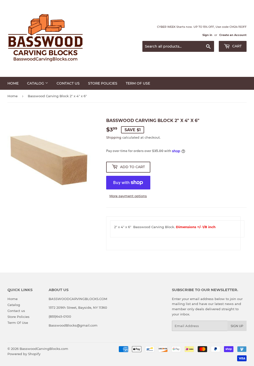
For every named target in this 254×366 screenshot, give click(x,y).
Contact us (68, 83)
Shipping (113, 137)
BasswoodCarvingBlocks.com (44, 349)
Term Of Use (138, 83)
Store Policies (102, 83)
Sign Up (237, 326)
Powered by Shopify (23, 354)
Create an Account (233, 35)
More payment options (128, 196)
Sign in (207, 35)
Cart (236, 46)
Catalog (36, 83)
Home (13, 83)
